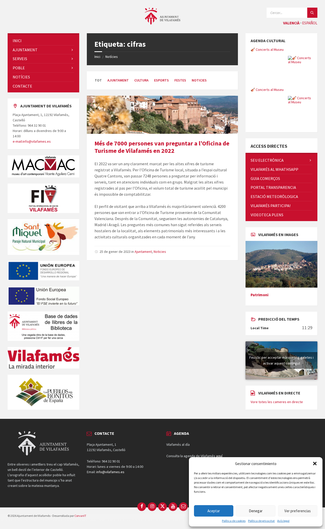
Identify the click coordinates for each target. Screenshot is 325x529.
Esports (161, 80)
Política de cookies (234, 521)
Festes (180, 80)
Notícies (111, 56)
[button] (314, 463)
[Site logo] (162, 23)
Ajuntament (118, 80)
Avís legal (283, 521)
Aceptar (213, 510)
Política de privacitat (261, 521)
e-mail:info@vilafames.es (32, 141)
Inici (97, 56)
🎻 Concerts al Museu (267, 49)
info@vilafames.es (110, 472)
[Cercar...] (312, 13)
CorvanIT (80, 516)
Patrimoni (259, 294)
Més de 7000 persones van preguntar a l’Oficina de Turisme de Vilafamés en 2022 (161, 147)
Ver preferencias (297, 510)
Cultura (141, 80)
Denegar (256, 510)
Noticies (199, 80)
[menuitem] (43, 40)
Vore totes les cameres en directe (277, 402)
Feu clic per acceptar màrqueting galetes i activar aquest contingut (281, 360)
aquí (219, 456)
